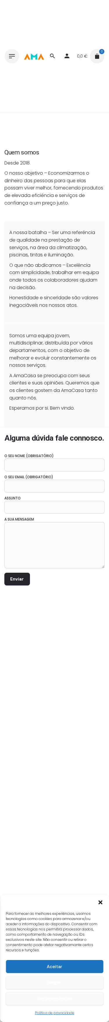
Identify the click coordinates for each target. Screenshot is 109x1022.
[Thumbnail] (34, 56)
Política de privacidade (54, 1012)
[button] (100, 902)
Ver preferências (54, 998)
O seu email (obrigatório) (28, 477)
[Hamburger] (12, 56)
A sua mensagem (19, 519)
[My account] (67, 56)
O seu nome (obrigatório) (29, 455)
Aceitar (54, 967)
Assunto (12, 498)
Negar (54, 983)
